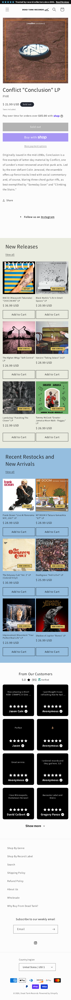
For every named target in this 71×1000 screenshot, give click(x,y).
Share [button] (9, 200)
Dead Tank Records (30, 993)
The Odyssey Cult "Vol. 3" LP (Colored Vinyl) (17, 576)
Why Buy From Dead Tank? (22, 906)
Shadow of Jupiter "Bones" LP (51, 635)
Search (11, 864)
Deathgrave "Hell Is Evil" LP (49, 575)
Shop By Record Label (20, 856)
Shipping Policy (16, 872)
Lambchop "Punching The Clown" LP (15, 419)
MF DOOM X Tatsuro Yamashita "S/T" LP (51, 516)
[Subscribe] (54, 929)
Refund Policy (15, 881)
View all (10, 254)
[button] (7, 9)
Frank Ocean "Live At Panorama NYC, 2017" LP (18, 516)
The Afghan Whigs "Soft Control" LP (18, 359)
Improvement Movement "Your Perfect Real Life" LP (18, 636)
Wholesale (13, 897)
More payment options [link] (35, 146)
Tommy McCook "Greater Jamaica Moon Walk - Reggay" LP (51, 420)
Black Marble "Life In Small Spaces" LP (49, 299)
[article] (18, 700)
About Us (12, 889)
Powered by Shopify (48, 993)
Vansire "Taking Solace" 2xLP (50, 357)
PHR (6, 96)
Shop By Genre (16, 848)
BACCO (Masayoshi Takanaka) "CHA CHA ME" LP (17, 299)
